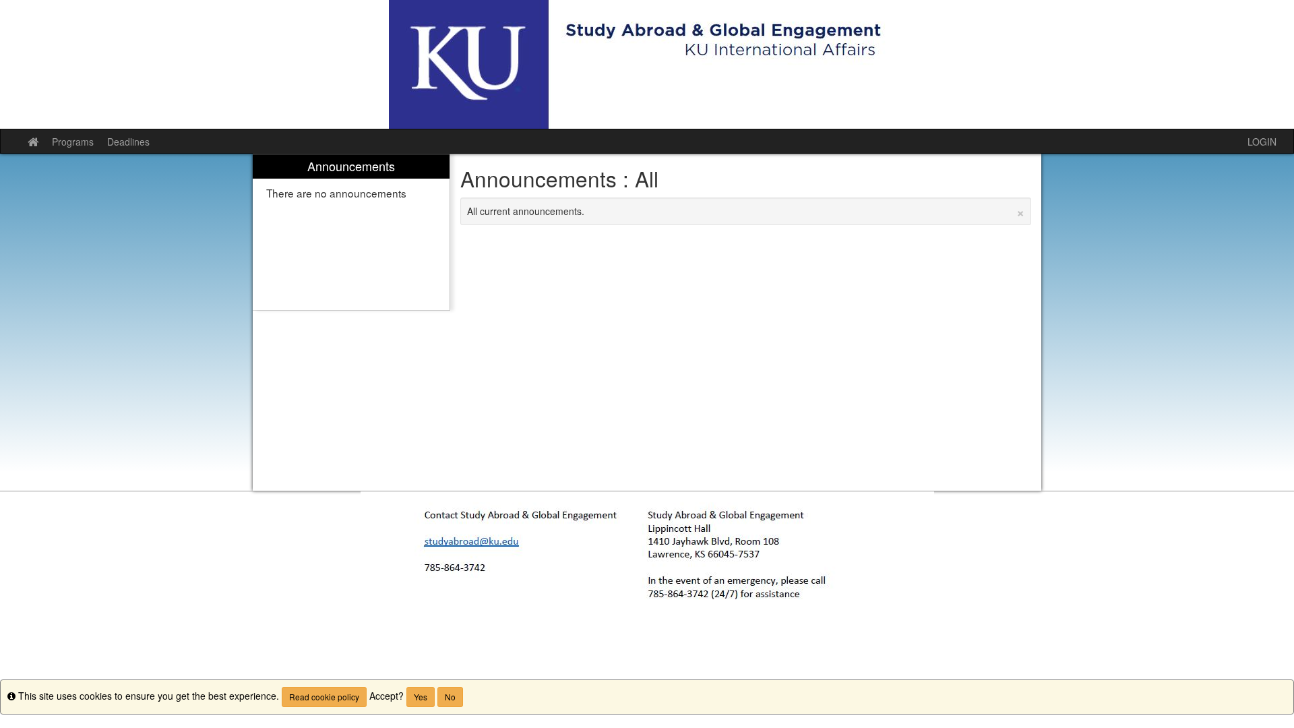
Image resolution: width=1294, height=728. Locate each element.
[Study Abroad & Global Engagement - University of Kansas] (647, 64)
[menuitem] (351, 232)
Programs (73, 141)
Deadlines (128, 141)
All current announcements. (746, 211)
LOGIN (1261, 141)
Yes (420, 696)
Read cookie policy (324, 696)
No (450, 696)
